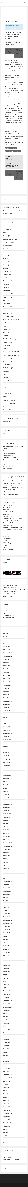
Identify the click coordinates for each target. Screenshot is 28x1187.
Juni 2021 (5, 785)
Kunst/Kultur (6, 303)
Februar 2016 (6, 991)
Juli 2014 (5, 1052)
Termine (5, 380)
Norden (5, 326)
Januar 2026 (6, 649)
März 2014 (6, 1065)
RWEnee (5, 545)
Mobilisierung (6, 316)
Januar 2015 (6, 1032)
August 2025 (6, 665)
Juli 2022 (5, 746)
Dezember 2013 (7, 1074)
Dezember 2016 (7, 958)
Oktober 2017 (6, 926)
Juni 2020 (5, 823)
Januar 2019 (6, 878)
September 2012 (7, 1123)
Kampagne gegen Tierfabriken (11, 1159)
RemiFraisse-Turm (8, 339)
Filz (4, 258)
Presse (5, 332)
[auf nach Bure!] (9, 562)
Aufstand (5, 236)
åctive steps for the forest (10, 585)
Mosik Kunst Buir (7, 596)
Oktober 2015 (6, 1004)
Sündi (4, 374)
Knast (4, 300)
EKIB (4, 520)
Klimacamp (6, 536)
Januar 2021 (6, 801)
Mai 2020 (5, 826)
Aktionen (5, 226)
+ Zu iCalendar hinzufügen (12, 151)
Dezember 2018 (7, 881)
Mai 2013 (5, 1097)
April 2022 (6, 752)
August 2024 (6, 694)
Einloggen (11, 1185)
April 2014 (6, 1061)
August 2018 (6, 894)
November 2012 (7, 1116)
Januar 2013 (6, 1110)
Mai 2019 (5, 865)
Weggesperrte (7, 451)
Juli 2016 (5, 975)
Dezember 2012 (7, 1113)
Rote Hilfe (6, 464)
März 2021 (6, 794)
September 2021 (7, 775)
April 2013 (6, 1100)
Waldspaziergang (12, 166)
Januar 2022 (6, 762)
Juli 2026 (5, 633)
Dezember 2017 (7, 920)
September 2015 (7, 1007)
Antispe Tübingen (8, 1157)
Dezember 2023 (7, 701)
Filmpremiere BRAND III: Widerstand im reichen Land (19, 53)
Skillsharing (6, 361)
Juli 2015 (5, 1013)
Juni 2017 (5, 939)
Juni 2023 (5, 717)
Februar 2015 (6, 1029)
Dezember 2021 (7, 765)
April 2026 (6, 640)
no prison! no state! (8, 466)
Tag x (4, 377)
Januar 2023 (6, 730)
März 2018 (6, 910)
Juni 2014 (5, 1055)
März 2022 (6, 756)
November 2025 (7, 656)
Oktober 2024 (6, 688)
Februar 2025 (6, 675)
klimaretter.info (7, 538)
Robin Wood (6, 620)
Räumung (5, 335)
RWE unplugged (7, 543)
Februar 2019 (6, 875)
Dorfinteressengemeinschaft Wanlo (12, 518)
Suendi (5, 371)
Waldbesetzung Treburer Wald (11, 483)
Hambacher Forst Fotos (9, 591)
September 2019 (7, 852)
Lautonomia (6, 540)
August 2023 (6, 714)
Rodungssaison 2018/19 (10, 355)
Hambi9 (5, 287)
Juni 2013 (5, 1094)
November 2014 (7, 1039)
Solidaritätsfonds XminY (9, 622)
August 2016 (6, 971)
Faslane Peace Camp (9, 489)
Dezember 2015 (7, 997)
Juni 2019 (5, 862)
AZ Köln (5, 613)
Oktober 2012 (6, 1119)
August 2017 (6, 933)
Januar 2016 (6, 994)
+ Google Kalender (10, 148)
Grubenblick (6, 281)
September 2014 (7, 1045)
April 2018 (6, 907)
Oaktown (5, 329)
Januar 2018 (6, 917)
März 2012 (6, 1142)
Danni (4, 249)
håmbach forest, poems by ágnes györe (14, 589)
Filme (4, 255)
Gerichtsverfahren (8, 274)
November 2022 (7, 733)
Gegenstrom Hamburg (9, 525)
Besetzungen (6, 242)
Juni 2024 (5, 698)
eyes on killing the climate (10, 587)
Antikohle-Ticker (7, 505)
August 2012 (6, 1126)
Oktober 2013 (6, 1081)
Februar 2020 (6, 836)
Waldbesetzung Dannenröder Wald (12, 481)
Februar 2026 (6, 646)
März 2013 (6, 1103)
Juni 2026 (5, 636)
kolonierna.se (6, 492)
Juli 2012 (5, 1129)
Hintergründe (6, 294)
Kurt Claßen (6, 306)
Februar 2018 (6, 913)
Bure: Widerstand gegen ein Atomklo (13, 487)
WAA (4, 397)
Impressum (17, 1185)
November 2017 (7, 923)
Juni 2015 (5, 1016)
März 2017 (6, 949)
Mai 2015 (5, 1020)
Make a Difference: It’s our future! (12, 594)
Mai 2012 (5, 1136)
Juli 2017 (5, 936)
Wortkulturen (6, 549)
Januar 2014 (6, 1071)
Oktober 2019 (6, 849)
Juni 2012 (5, 1132)
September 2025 (7, 662)
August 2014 (6, 1049)
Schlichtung (6, 358)
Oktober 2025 (6, 659)
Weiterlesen (8, 186)
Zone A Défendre (7, 485)
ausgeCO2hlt (6, 507)
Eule (4, 252)
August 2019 (6, 855)
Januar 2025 (6, 678)
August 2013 (6, 1087)
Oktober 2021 (6, 772)
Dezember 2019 (7, 843)
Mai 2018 (5, 904)
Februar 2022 (6, 759)
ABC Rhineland (7, 468)
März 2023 (6, 723)
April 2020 (6, 830)
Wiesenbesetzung (8, 403)
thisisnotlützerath (7, 384)
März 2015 (6, 1026)
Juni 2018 (5, 900)
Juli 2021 (5, 781)
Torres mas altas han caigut (10, 494)
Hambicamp (6, 290)
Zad (4, 406)
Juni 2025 (5, 669)
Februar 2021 (6, 797)
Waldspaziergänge (8, 400)
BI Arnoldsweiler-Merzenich (10, 615)
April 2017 (6, 946)
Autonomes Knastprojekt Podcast (12, 459)
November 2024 (7, 685)
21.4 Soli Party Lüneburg (9, 51)
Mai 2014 (5, 1058)
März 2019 (6, 871)
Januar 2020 (6, 839)
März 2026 (6, 643)
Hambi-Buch (6, 284)
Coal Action (6, 514)
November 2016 (7, 962)
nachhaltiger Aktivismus (9, 319)
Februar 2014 (6, 1068)
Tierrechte (6, 390)
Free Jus (5, 265)
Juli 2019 (5, 859)
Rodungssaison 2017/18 (10, 352)
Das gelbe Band (7, 516)
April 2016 (6, 984)
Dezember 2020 (7, 804)
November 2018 (7, 884)
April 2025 (6, 672)
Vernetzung (6, 393)
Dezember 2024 (7, 682)
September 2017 (7, 929)
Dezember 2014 (7, 1036)
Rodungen (6, 348)
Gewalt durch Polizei (8, 277)
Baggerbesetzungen (8, 239)
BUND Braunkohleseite (9, 511)
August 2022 (6, 743)
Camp (6, 166)
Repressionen (7, 345)
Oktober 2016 (6, 965)
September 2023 (7, 710)
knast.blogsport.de (8, 455)
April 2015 (6, 1023)
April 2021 (6, 791)
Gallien (5, 268)
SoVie (4, 547)
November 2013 (7, 1078)
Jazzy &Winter (7, 297)
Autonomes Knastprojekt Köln (11, 457)
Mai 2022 (5, 749)
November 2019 (7, 846)
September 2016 (7, 968)
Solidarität (6, 364)
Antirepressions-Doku (9, 453)
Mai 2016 (5, 981)
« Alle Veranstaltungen (11, 21)
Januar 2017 (6, 955)
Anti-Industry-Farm (8, 1155)
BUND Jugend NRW (8, 617)
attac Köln (6, 611)
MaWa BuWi (6, 313)
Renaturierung (7, 342)
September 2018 (7, 891)
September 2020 (7, 814)
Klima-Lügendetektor (9, 529)
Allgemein (6, 229)
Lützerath (5, 310)
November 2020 (7, 807)
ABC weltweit (6, 462)
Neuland (5, 323)
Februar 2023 (6, 727)
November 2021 (7, 768)
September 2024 (7, 691)
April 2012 (6, 1139)
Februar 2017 (6, 952)
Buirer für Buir (7, 509)
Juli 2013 (5, 1090)
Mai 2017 (5, 942)
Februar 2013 (6, 1107)
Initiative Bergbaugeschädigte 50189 (13, 527)
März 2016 (6, 987)
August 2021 (6, 778)
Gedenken (6, 271)
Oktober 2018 (6, 888)
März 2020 (6, 833)
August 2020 (6, 817)
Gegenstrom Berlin (8, 523)
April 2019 (6, 868)
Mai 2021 (5, 788)
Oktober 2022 (6, 736)
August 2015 (6, 1010)
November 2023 (7, 704)
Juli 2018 (5, 897)
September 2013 (7, 1084)
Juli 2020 (5, 820)
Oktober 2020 (6, 810)
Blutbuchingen (7, 245)
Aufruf (4, 232)
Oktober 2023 (6, 707)
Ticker (4, 387)
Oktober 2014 (6, 1042)
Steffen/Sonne (7, 368)
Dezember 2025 (7, 653)
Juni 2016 (5, 978)
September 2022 (7, 740)
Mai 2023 (5, 720)
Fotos (4, 261)
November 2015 (7, 1000)
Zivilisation (6, 409)
